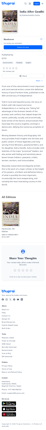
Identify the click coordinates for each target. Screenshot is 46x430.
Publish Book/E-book (10, 325)
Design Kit (6, 319)
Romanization (7, 350)
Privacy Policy (7, 366)
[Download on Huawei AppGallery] (23, 414)
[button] (39, 80)
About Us (5, 309)
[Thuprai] (8, 3)
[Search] (25, 3)
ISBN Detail (6, 344)
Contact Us (6, 316)
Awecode (5, 426)
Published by (7, 55)
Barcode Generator (9, 347)
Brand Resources (8, 322)
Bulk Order (6, 328)
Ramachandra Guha (31, 15)
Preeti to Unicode (8, 341)
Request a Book (8, 338)
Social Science (8, 63)
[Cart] (30, 3)
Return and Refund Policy (12, 372)
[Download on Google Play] (23, 403)
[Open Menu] (42, 3)
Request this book (23, 47)
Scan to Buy (6, 353)
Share (24, 76)
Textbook (19, 63)
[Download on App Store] (23, 409)
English (28, 63)
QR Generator (7, 356)
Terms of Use (7, 369)
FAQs (4, 313)
